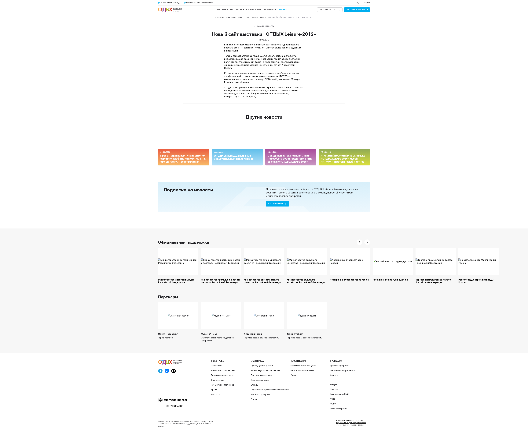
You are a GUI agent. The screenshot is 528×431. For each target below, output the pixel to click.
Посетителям (253, 10)
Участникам (236, 10)
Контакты (215, 394)
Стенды (254, 385)
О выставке (220, 10)
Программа (269, 10)
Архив (214, 389)
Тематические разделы (222, 375)
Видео (333, 403)
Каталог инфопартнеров (222, 385)
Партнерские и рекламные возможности (270, 389)
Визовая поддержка (260, 394)
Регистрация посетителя (302, 370)
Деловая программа (339, 365)
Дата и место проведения (223, 370)
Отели (254, 399)
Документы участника (261, 375)
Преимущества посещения (303, 365)
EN (368, 3)
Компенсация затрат (260, 380)
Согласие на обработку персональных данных (351, 424)
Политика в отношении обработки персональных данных (350, 421)
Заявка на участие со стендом (265, 370)
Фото (332, 399)
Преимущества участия (262, 365)
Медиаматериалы (338, 408)
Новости (334, 389)
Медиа (281, 10)
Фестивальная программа (342, 370)
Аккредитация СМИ (339, 394)
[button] (359, 242)
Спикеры (334, 375)
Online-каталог (218, 380)
